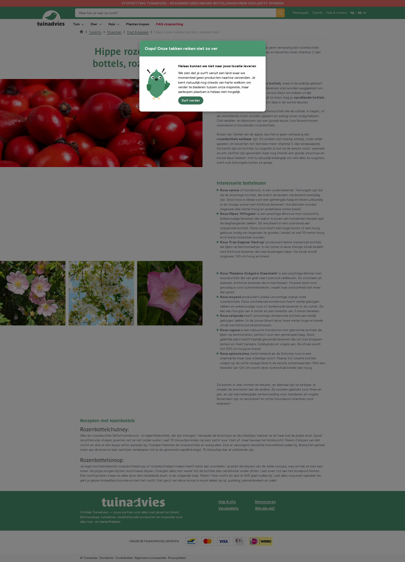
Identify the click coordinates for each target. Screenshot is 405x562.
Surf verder (191, 100)
